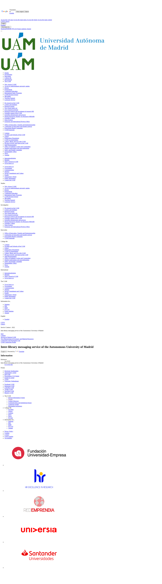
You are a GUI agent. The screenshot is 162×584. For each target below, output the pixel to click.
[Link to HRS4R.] (38, 491)
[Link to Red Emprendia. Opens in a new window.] (39, 516)
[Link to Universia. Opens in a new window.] (38, 542)
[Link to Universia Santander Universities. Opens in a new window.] (38, 567)
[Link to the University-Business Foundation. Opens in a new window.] (38, 465)
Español (3, 25)
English (4, 23)
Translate (21, 351)
